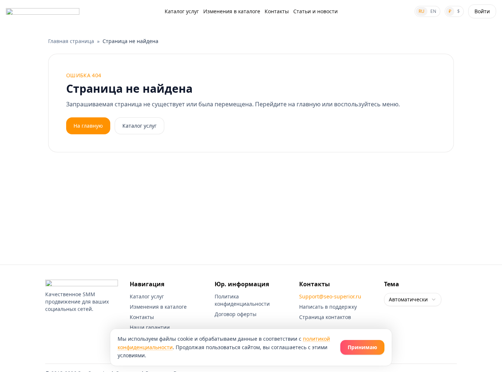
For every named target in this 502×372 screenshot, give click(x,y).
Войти (482, 11)
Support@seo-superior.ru (330, 296)
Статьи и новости (315, 11)
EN (433, 11)
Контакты (277, 11)
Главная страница (71, 41)
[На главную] (42, 11)
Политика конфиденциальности (242, 300)
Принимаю (362, 347)
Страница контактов (325, 316)
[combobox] (412, 299)
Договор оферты (236, 314)
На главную (88, 125)
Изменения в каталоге (231, 11)
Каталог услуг (182, 11)
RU (421, 11)
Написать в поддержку (328, 306)
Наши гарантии (150, 327)
